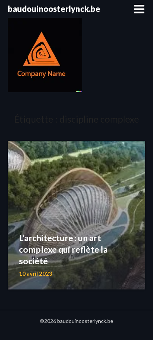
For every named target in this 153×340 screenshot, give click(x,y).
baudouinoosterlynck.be (54, 9)
